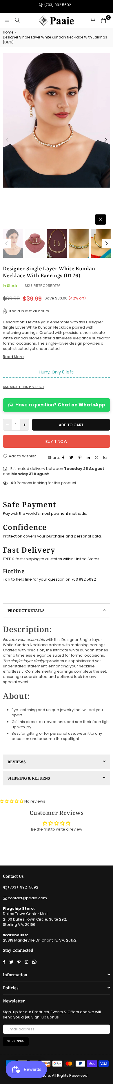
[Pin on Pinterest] (81, 457)
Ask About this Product (23, 387)
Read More (13, 356)
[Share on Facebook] (64, 457)
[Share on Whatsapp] (97, 457)
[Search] (17, 20)
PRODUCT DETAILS (26, 610)
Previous (7, 140)
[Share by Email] (106, 457)
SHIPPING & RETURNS (29, 778)
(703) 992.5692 (57, 4)
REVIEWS (17, 761)
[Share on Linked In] (89, 457)
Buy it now (56, 441)
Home (8, 32)
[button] (12, 801)
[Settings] (93, 20)
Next (105, 140)
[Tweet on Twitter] (72, 457)
